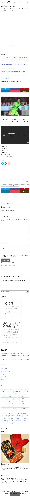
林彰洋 (23, 179)
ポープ (19, 415)
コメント (3, 223)
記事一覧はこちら (5, 78)
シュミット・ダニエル (7, 403)
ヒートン (23, 410)
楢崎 (25, 420)
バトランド (13, 410)
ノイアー (24, 408)
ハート (4, 410)
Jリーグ (19, 389)
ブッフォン (24, 413)
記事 (3, 379)
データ (3, 377)
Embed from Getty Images (5, 96)
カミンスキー (22, 396)
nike (26, 389)
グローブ (4, 368)
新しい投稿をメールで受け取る (8, 265)
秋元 (27, 179)
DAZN (11, 389)
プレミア (12, 415)
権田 (3, 423)
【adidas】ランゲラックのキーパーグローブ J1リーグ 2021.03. (15, 359)
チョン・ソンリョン (7, 406)
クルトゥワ (20, 401)
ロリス (26, 415)
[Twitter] (5, 89)
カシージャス (23, 394)
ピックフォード (6, 413)
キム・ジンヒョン (19, 398)
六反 (11, 418)
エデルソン (5, 394)
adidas (4, 389)
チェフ (21, 403)
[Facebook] (15, 89)
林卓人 (11, 420)
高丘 (27, 181)
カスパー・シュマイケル (8, 396)
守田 (20, 179)
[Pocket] (15, 91)
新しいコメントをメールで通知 (8, 262)
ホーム (3, 46)
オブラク (13, 394)
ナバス (15, 408)
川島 (25, 418)
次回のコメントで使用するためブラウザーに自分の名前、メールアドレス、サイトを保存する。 (15, 255)
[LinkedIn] (5, 91)
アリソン (25, 391)
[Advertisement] (15, 28)
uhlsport (17, 391)
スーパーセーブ (11, 46)
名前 (2, 237)
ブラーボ (4, 415)
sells (10, 391)
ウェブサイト (3, 248)
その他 (3, 374)
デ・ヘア (21, 406)
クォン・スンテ (16, 179)
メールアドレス (4, 242)
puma (4, 391)
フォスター (15, 413)
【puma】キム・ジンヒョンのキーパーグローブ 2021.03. (14, 57)
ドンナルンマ (6, 408)
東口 (4, 420)
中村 (4, 418)
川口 (18, 418)
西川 (13, 423)
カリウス (5, 398)
